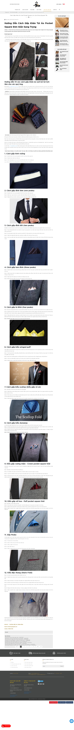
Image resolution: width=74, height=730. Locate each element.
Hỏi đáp (12, 662)
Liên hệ (55, 9)
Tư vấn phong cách (14, 667)
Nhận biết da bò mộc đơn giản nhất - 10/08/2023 (14, 637)
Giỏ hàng (60, 4)
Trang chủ (17, 9)
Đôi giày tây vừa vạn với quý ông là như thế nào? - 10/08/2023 (16, 638)
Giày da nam (25, 9)
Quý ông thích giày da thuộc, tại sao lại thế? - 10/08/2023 (16, 643)
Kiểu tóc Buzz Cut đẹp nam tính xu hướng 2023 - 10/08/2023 (16, 639)
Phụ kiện (32, 9)
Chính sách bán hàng (28, 662)
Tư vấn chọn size (14, 665)
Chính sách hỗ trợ (28, 667)
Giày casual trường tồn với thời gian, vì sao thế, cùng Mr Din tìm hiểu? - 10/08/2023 (20, 645)
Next (38, 646)
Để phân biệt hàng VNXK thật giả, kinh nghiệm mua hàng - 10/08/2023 (18, 642)
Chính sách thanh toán (29, 665)
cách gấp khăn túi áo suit (14, 86)
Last (41, 646)
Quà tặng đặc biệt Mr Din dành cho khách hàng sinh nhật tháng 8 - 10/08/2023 (20, 644)
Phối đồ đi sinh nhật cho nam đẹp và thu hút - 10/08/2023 (16, 641)
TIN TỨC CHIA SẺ (47, 9)
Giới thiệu (39, 9)
